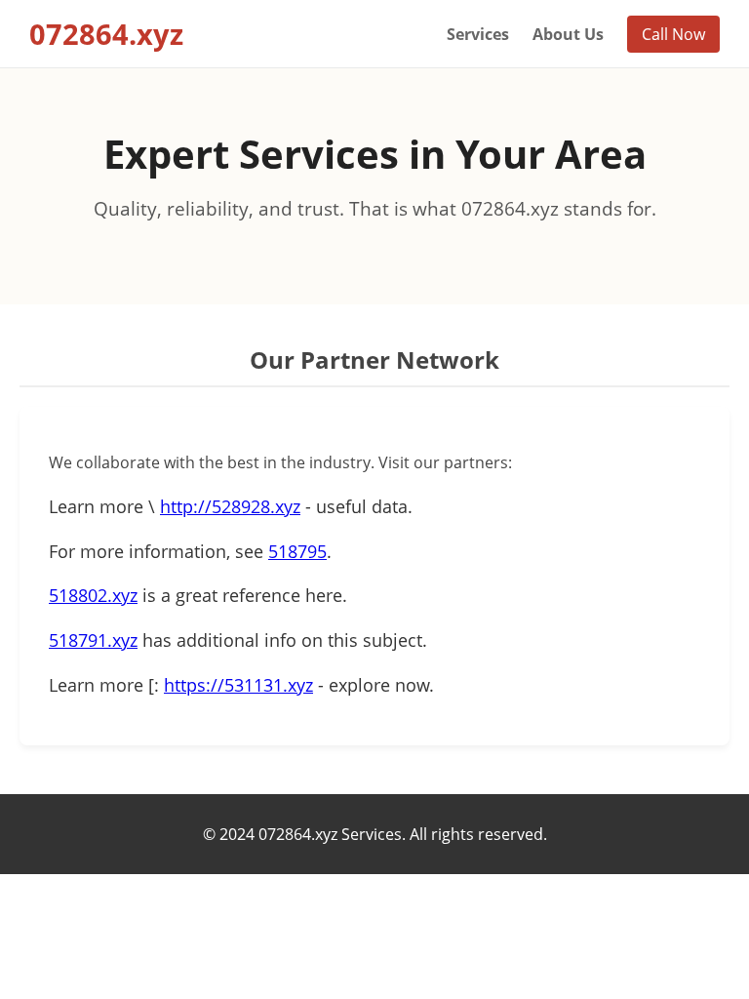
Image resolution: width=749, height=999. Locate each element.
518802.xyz (93, 595)
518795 (297, 551)
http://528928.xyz (230, 506)
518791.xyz (93, 640)
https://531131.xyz (238, 685)
